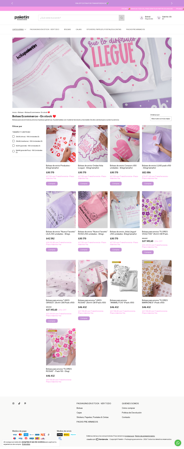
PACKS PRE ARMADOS (135, 29)
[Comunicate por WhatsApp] (178, 443)
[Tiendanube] (97, 440)
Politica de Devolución (132, 412)
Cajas (79, 29)
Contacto (126, 417)
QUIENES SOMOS (130, 403)
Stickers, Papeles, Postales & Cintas (104, 29)
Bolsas (67, 29)
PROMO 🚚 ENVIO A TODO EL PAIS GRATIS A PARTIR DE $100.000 (138, 9)
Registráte (149, 19)
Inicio (14, 112)
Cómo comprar (128, 408)
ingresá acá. (129, 436)
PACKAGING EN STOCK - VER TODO (44, 29)
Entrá (147, 17)
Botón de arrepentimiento (145, 436)
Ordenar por (155, 115)
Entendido (26, 444)
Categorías (18, 29)
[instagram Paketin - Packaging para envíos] (13, 403)
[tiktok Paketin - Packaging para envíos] (19, 403)
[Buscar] (121, 18)
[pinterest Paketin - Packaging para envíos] (25, 403)
